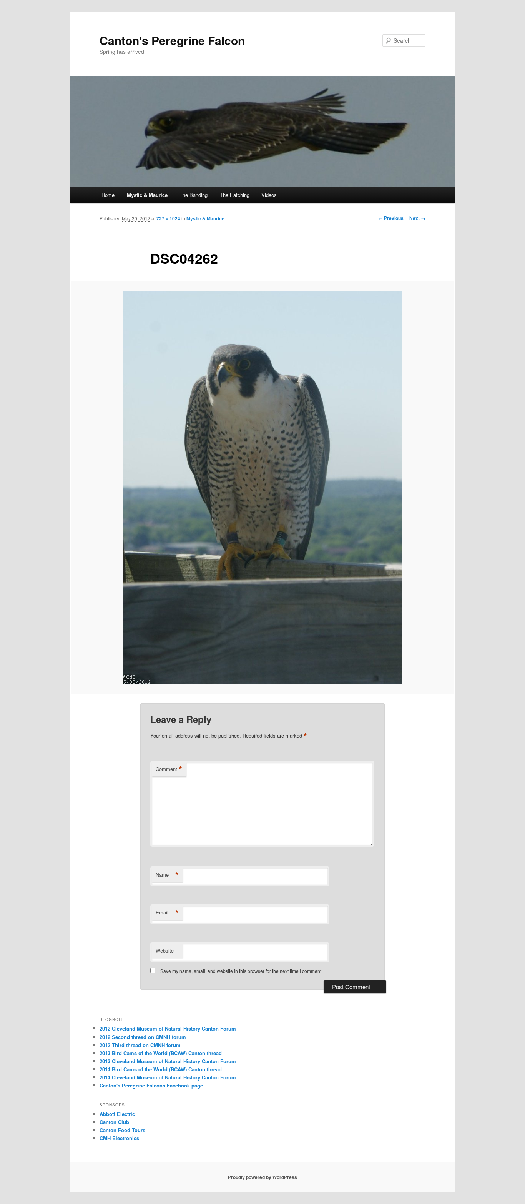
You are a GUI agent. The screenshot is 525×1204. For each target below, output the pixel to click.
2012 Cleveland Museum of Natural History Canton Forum (168, 1028)
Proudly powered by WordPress (262, 1177)
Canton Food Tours (122, 1130)
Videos (269, 194)
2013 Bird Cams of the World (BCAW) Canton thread (161, 1053)
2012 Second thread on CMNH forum (143, 1037)
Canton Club (114, 1122)
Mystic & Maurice (147, 194)
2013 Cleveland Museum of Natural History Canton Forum (168, 1061)
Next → (417, 218)
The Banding (193, 194)
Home (108, 194)
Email (167, 912)
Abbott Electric (117, 1113)
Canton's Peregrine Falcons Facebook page (151, 1085)
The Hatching (234, 194)
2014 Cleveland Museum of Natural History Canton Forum (168, 1077)
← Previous (391, 218)
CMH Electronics (119, 1138)
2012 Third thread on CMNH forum (140, 1045)
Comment (169, 769)
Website (165, 950)
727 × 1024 (168, 218)
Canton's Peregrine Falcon (172, 40)
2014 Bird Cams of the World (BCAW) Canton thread (161, 1069)
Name (167, 875)
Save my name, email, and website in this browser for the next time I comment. (241, 971)
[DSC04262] (262, 487)
